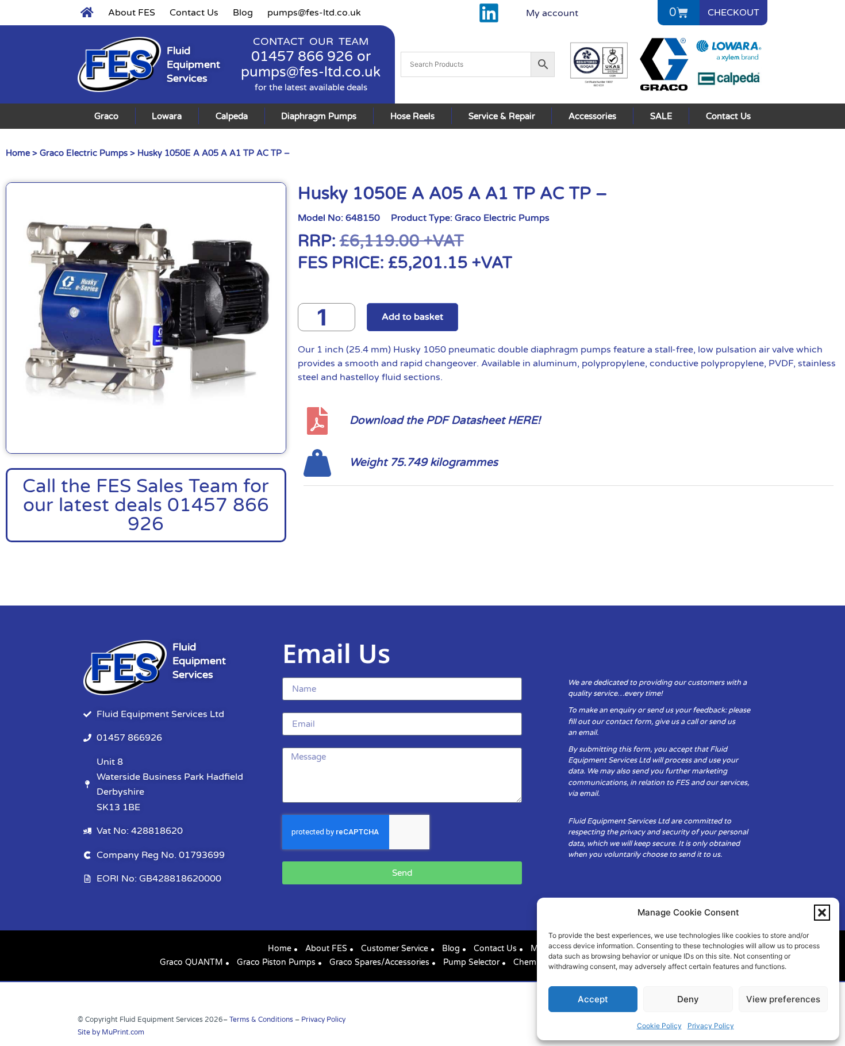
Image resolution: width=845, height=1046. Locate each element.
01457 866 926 (302, 56)
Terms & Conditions (261, 1020)
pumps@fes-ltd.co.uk (314, 12)
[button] (822, 912)
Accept (593, 999)
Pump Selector (471, 962)
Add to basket (412, 317)
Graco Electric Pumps (84, 153)
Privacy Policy (710, 1025)
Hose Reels (412, 116)
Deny (688, 999)
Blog (243, 12)
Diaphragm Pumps (318, 116)
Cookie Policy (659, 1025)
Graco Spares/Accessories (379, 962)
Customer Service (394, 948)
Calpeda (232, 116)
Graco (106, 116)
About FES (131, 12)
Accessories (592, 116)
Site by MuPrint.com (111, 1032)
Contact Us (194, 12)
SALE (661, 116)
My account (552, 13)
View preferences (783, 999)
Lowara (167, 116)
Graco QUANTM (191, 962)
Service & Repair (501, 116)
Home (18, 153)
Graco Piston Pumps (276, 962)
